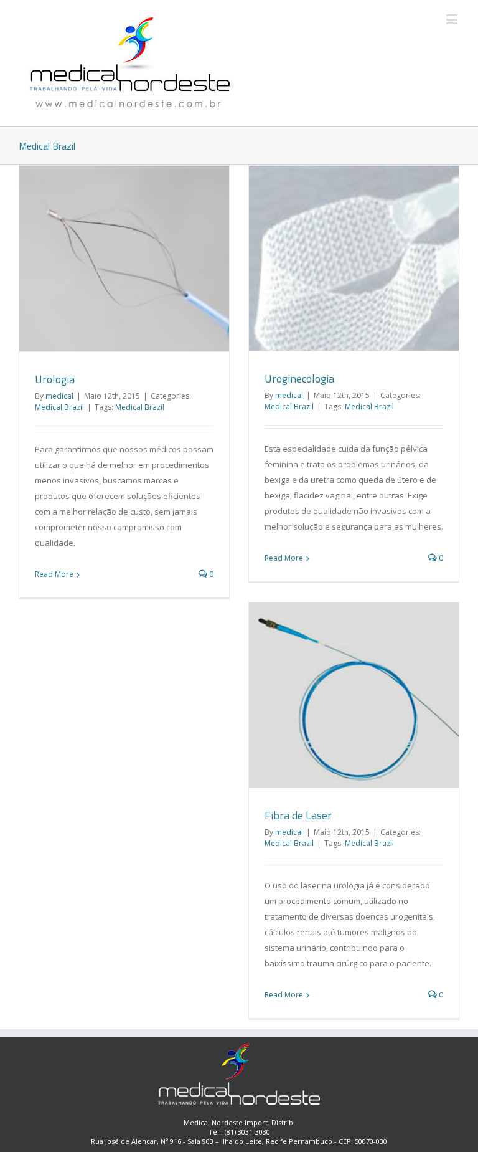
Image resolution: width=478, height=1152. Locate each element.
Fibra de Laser (298, 815)
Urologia (55, 379)
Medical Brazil (59, 407)
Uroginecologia (299, 378)
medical (59, 396)
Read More (54, 574)
